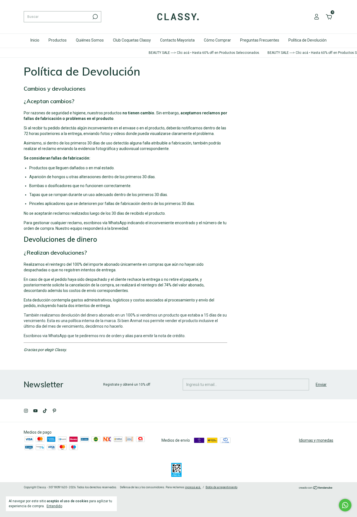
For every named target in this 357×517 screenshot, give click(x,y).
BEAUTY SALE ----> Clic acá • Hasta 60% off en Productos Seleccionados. (200, 53)
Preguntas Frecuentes (259, 40)
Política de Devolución (307, 40)
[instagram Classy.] (26, 411)
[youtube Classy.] (35, 411)
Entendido (54, 506)
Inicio (34, 40)
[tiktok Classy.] (45, 411)
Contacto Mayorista (177, 40)
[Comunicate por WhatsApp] (345, 505)
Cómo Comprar (217, 40)
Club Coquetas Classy (132, 40)
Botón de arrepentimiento (221, 487)
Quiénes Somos (90, 40)
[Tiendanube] (315, 488)
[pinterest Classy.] (54, 411)
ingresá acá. (193, 487)
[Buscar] (95, 16)
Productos (58, 40)
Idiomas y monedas (316, 440)
